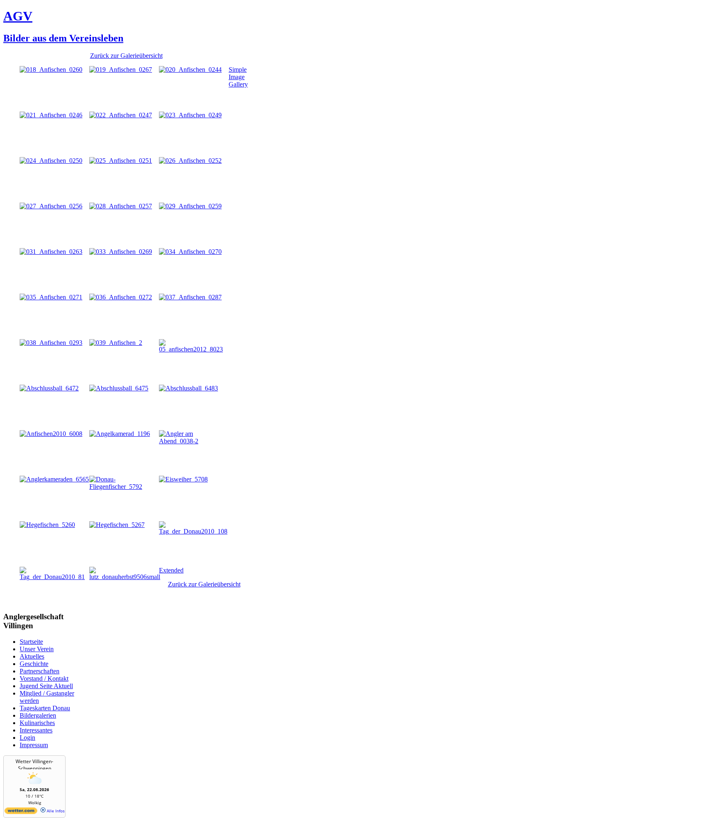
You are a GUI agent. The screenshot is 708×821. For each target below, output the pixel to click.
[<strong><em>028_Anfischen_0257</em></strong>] (120, 206)
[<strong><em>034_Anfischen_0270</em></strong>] (190, 251)
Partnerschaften (39, 671)
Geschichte (34, 663)
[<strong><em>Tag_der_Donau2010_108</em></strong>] (194, 531)
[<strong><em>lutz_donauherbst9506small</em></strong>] (124, 576)
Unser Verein (37, 648)
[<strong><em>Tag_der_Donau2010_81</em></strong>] (54, 576)
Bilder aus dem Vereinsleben (63, 38)
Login (27, 737)
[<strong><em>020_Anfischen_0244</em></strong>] (190, 69)
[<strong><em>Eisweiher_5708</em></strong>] (183, 479)
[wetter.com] (21, 812)
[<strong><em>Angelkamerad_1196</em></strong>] (119, 433)
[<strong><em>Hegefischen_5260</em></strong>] (47, 524)
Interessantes (36, 730)
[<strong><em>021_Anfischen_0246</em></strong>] (51, 115)
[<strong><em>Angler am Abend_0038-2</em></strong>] (194, 441)
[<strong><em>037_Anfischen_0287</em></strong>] (190, 297)
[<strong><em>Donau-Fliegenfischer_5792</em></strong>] (124, 486)
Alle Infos (55, 811)
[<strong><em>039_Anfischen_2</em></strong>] (115, 342)
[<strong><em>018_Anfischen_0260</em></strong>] (51, 69)
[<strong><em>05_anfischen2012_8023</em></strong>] (194, 349)
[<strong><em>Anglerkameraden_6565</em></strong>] (54, 479)
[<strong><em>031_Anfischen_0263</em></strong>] (51, 251)
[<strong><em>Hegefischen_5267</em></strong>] (117, 524)
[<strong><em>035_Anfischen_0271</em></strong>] (51, 297)
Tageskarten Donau (45, 708)
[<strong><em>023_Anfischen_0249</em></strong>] (190, 115)
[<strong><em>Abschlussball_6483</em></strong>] (188, 388)
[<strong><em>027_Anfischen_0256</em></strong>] (51, 206)
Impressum (34, 744)
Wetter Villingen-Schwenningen (34, 765)
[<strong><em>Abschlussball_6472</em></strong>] (49, 388)
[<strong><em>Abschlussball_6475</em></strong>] (118, 388)
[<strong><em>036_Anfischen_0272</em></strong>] (120, 297)
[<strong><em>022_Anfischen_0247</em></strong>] (120, 115)
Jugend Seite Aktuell (46, 685)
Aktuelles (32, 656)
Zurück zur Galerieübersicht (126, 55)
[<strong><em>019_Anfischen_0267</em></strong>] (120, 69)
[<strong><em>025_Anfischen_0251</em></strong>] (120, 160)
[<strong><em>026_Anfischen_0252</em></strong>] (190, 160)
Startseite (31, 641)
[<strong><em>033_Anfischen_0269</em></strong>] (120, 251)
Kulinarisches (37, 722)
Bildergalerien (38, 715)
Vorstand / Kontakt (44, 678)
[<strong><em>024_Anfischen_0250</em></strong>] (51, 160)
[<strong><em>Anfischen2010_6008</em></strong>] (51, 433)
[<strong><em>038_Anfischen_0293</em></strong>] (51, 342)
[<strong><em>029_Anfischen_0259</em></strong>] (190, 206)
